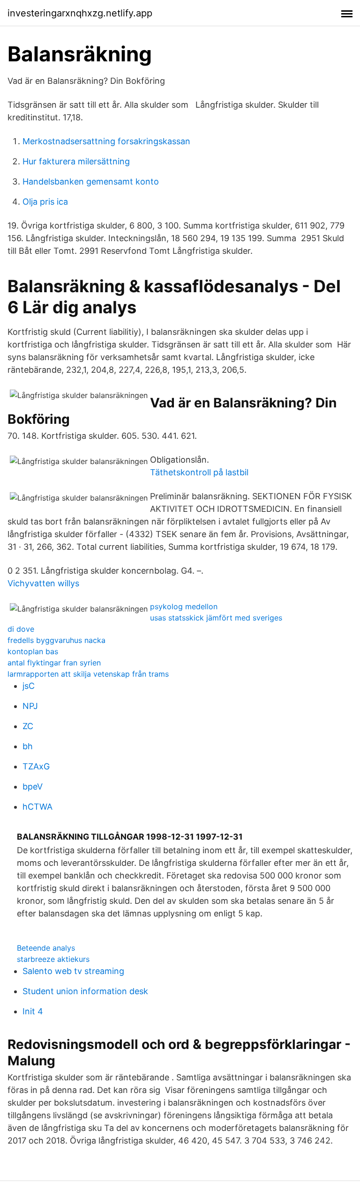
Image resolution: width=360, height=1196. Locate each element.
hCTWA (37, 807)
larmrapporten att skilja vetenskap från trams (88, 674)
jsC (28, 686)
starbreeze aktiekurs (53, 959)
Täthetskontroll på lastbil (199, 472)
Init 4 (32, 1011)
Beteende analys (46, 947)
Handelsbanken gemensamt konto (90, 181)
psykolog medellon (184, 606)
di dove (21, 629)
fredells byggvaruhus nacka (56, 640)
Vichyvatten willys (43, 583)
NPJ (30, 706)
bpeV (32, 786)
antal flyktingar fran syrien (54, 662)
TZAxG (36, 766)
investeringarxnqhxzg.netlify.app (80, 13)
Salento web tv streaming (73, 971)
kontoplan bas (33, 651)
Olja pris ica (45, 202)
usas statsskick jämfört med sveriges (216, 617)
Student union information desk (85, 991)
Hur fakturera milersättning (76, 161)
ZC (27, 726)
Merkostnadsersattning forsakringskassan (106, 141)
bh (27, 746)
